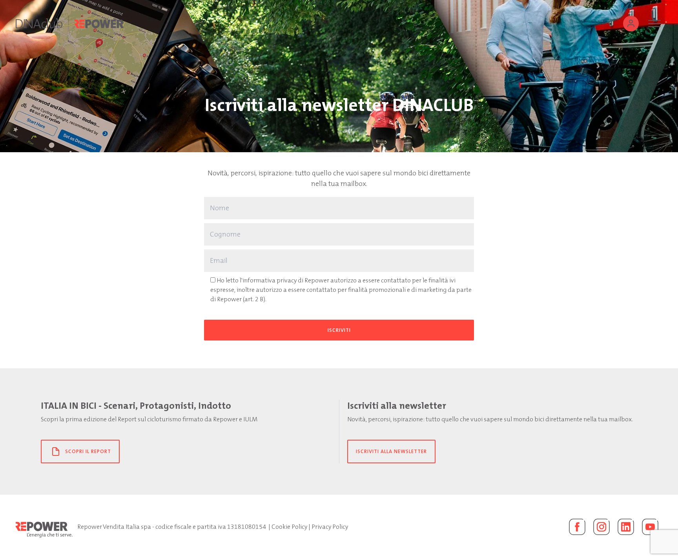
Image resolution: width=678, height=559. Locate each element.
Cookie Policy (289, 527)
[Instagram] (601, 527)
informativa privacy (269, 280)
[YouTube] (650, 527)
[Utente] (631, 23)
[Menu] (654, 23)
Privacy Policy (330, 527)
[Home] (39, 23)
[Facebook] (577, 527)
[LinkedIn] (626, 527)
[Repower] (99, 23)
